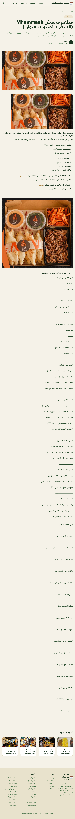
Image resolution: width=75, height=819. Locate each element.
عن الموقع (24, 3)
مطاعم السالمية (31, 789)
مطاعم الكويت (63, 12)
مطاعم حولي (32, 794)
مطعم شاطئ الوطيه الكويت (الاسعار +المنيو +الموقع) (10, 751)
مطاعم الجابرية (13, 783)
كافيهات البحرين (31, 786)
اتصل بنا (15, 3)
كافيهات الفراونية (12, 778)
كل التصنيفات (50, 780)
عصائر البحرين (32, 799)
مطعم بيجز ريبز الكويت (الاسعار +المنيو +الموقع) (48, 751)
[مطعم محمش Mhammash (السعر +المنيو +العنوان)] (37, 111)
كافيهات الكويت (31, 783)
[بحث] (3, 3)
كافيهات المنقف (12, 799)
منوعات (34, 791)
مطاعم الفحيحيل (12, 794)
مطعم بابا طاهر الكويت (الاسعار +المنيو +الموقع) (66, 751)
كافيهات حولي (13, 805)
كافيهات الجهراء (13, 780)
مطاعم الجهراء (32, 805)
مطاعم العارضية (31, 802)
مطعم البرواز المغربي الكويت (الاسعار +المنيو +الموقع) (29, 751)
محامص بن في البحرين (11, 789)
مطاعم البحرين (32, 780)
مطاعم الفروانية (32, 797)
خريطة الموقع (50, 789)
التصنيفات (32, 3)
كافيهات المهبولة (12, 797)
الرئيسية (41, 3)
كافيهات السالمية (12, 802)
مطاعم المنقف (13, 791)
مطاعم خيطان (13, 786)
